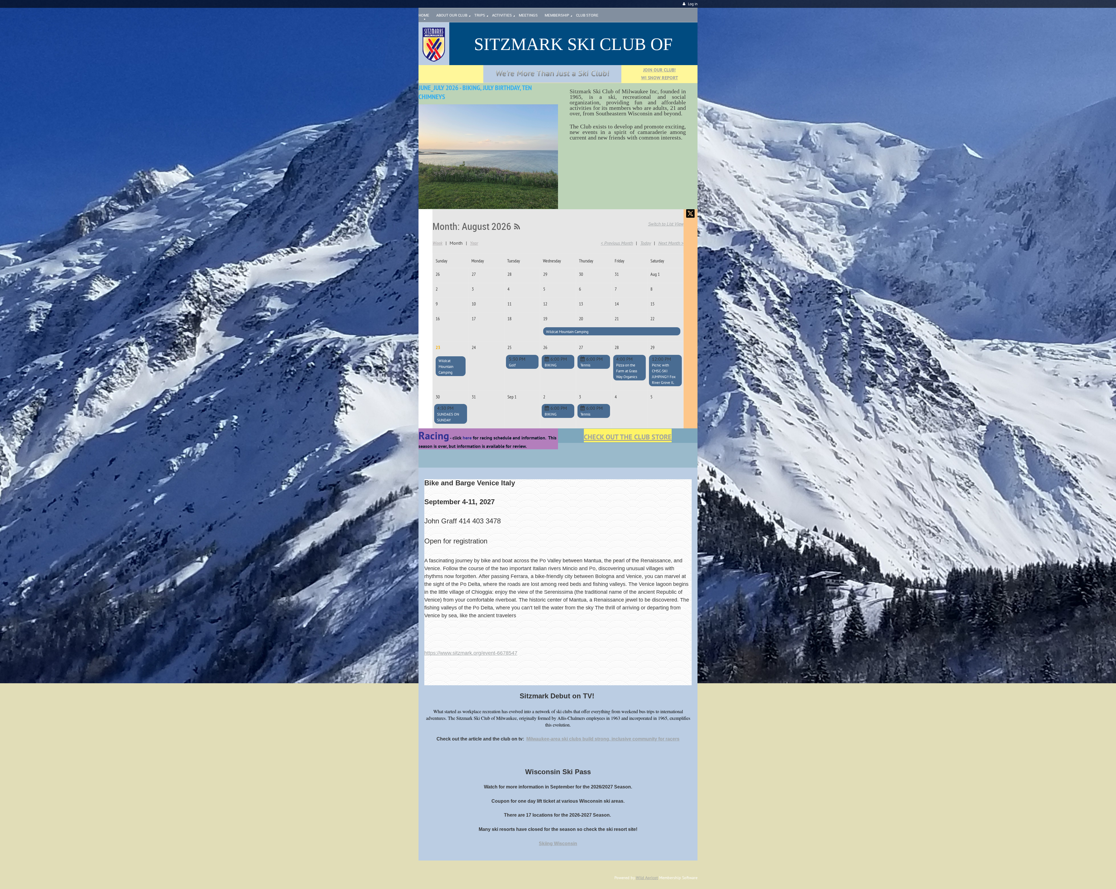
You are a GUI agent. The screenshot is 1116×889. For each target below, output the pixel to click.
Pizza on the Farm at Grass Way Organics (626, 371)
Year (474, 243)
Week (437, 243)
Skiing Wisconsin (558, 843)
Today (645, 243)
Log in (693, 3)
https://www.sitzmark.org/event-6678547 (470, 653)
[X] (690, 213)
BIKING (551, 365)
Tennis (585, 365)
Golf (512, 365)
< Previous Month (617, 243)
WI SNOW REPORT (659, 78)
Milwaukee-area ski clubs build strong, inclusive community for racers (602, 738)
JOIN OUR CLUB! (659, 70)
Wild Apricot (647, 877)
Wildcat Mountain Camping (567, 331)
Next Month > (671, 243)
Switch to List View (666, 224)
